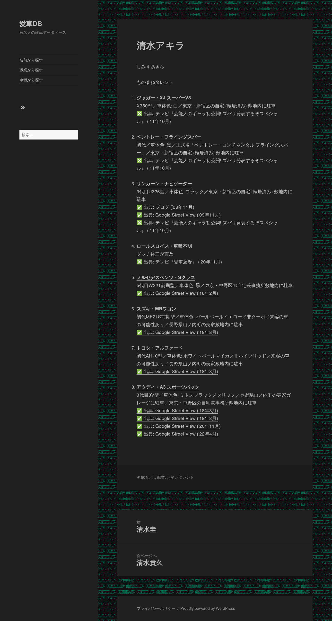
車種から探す (31, 80)
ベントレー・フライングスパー (169, 136)
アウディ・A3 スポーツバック (168, 387)
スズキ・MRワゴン (156, 308)
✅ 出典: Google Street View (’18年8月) (177, 332)
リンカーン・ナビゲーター (164, 183)
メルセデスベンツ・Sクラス (166, 277)
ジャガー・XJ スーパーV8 (164, 97)
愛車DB (30, 23)
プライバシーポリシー (156, 608)
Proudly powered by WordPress (207, 608)
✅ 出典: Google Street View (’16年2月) (177, 292)
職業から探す (31, 70)
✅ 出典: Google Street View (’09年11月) (179, 214)
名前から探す (31, 60)
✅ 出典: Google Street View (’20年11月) (179, 425)
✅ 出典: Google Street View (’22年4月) (177, 433)
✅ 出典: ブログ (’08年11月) (165, 206)
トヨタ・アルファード (160, 347)
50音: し (148, 477)
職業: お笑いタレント (175, 477)
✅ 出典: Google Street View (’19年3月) (177, 418)
